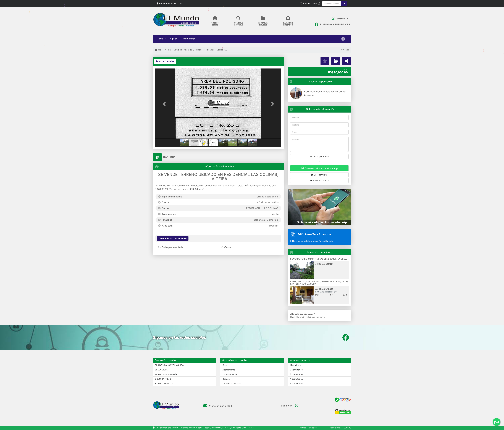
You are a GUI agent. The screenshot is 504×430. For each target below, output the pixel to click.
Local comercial (229, 374)
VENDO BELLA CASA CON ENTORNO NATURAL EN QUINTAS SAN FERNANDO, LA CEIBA (319, 282)
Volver (346, 50)
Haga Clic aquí (297, 317)
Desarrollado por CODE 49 (340, 428)
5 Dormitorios (296, 383)
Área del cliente (310, 3)
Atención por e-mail (220, 406)
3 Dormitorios (296, 374)
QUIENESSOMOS (215, 24)
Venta (168, 50)
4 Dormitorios (296, 379)
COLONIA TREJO (163, 379)
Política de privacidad (308, 428)
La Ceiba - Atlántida (183, 50)
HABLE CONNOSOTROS (288, 24)
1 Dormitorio (295, 365)
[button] (344, 3)
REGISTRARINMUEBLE (262, 24)
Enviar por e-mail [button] (320, 156)
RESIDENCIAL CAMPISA (166, 374)
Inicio (160, 50)
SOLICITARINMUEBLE (238, 24)
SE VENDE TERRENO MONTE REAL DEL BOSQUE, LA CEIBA (318, 259)
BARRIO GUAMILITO (164, 383)
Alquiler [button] (173, 38)
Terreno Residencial (204, 50)
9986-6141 (343, 18)
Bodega (226, 379)
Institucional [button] (189, 38)
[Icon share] (343, 39)
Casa (224, 365)
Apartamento (228, 369)
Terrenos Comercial (231, 383)
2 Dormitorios (296, 369)
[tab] (165, 61)
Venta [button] (160, 38)
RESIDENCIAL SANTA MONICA (169, 365)
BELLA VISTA (161, 369)
